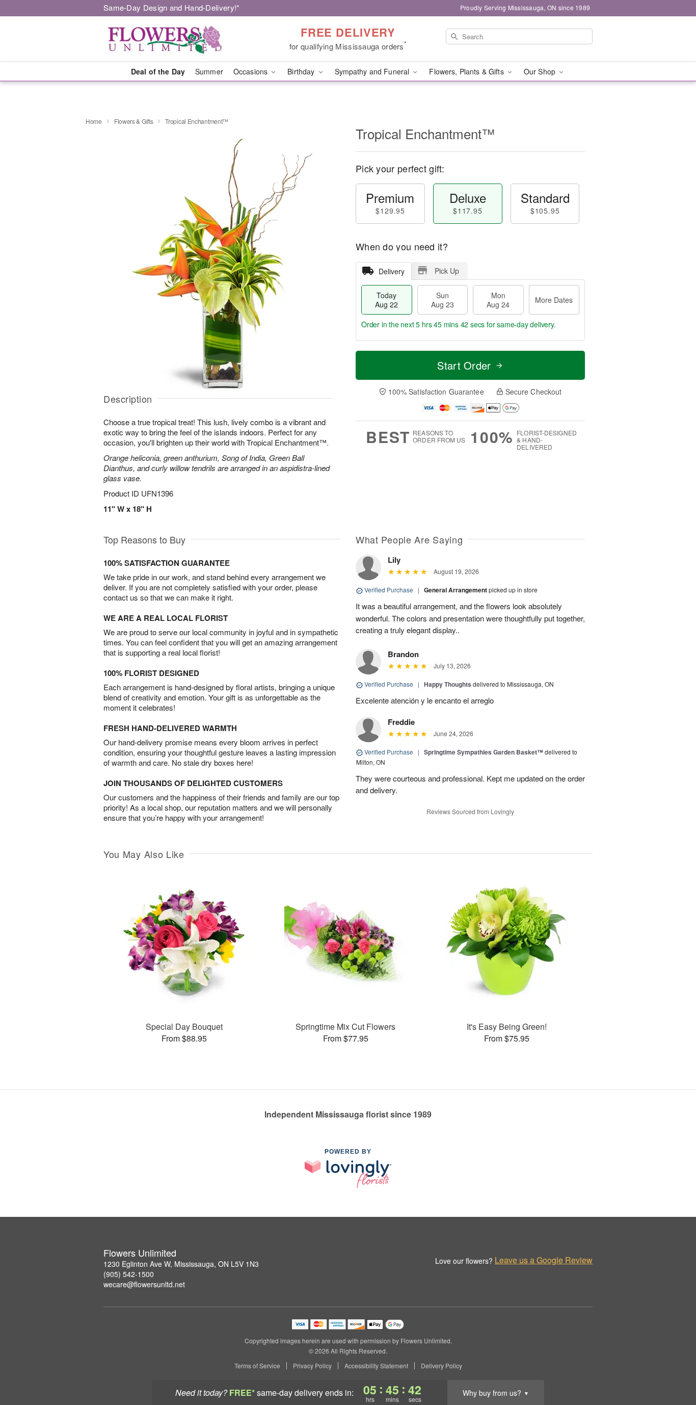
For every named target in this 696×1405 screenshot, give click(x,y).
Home (94, 121)
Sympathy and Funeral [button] (373, 71)
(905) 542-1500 (128, 1274)
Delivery (392, 271)
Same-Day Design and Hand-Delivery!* (171, 7)
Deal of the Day (158, 71)
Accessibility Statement (376, 1366)
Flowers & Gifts (133, 121)
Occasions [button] (251, 71)
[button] (669, 1361)
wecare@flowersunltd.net (144, 1284)
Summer (209, 71)
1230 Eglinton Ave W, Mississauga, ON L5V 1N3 (181, 1264)
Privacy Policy (312, 1366)
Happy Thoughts (447, 684)
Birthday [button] (301, 71)
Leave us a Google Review (544, 1260)
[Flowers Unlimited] (176, 39)
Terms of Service (257, 1366)
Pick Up (447, 271)
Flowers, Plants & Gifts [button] (467, 71)
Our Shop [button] (540, 71)
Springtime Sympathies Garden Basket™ (483, 752)
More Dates (554, 300)
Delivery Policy (441, 1366)
